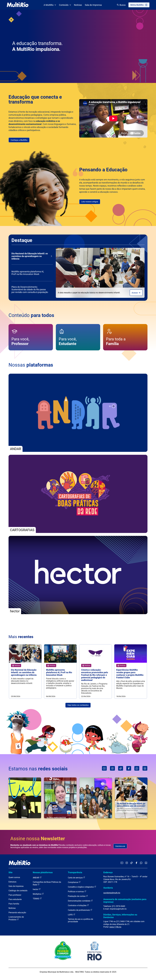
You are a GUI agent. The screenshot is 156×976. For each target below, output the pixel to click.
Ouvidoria (108, 887)
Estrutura (12, 882)
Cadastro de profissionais (79, 910)
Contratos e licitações (77, 905)
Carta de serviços (75, 877)
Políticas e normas (76, 891)
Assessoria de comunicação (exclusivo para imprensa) (124, 900)
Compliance (73, 882)
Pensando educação (17, 912)
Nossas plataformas (43, 872)
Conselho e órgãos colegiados (81, 887)
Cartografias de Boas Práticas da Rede (47, 883)
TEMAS (36, 898)
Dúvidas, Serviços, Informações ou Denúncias (120, 916)
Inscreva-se (120, 846)
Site (10, 872)
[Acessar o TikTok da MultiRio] (131, 863)
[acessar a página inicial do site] (18, 5)
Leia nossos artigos (89, 201)
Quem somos (14, 877)
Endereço (108, 872)
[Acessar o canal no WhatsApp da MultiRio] (141, 863)
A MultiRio (49, 5)
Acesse (135, 293)
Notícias (78, 5)
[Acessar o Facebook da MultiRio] (136, 863)
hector (36, 889)
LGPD (70, 915)
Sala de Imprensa (93, 5)
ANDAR (36, 877)
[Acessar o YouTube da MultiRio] (121, 863)
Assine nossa (37, 838)
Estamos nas (38, 769)
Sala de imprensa (16, 886)
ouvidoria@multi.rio (111, 893)
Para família (14, 904)
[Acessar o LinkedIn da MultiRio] (146, 863)
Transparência (75, 872)
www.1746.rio (115, 927)
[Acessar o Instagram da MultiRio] (126, 863)
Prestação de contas (77, 896)
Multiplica (37, 894)
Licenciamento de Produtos (16, 918)
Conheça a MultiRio (19, 140)
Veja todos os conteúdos (78, 705)
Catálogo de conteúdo (18, 890)
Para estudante (15, 899)
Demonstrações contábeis (79, 901)
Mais (21, 636)
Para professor (15, 895)
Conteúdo (63, 5)
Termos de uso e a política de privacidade (80, 920)
